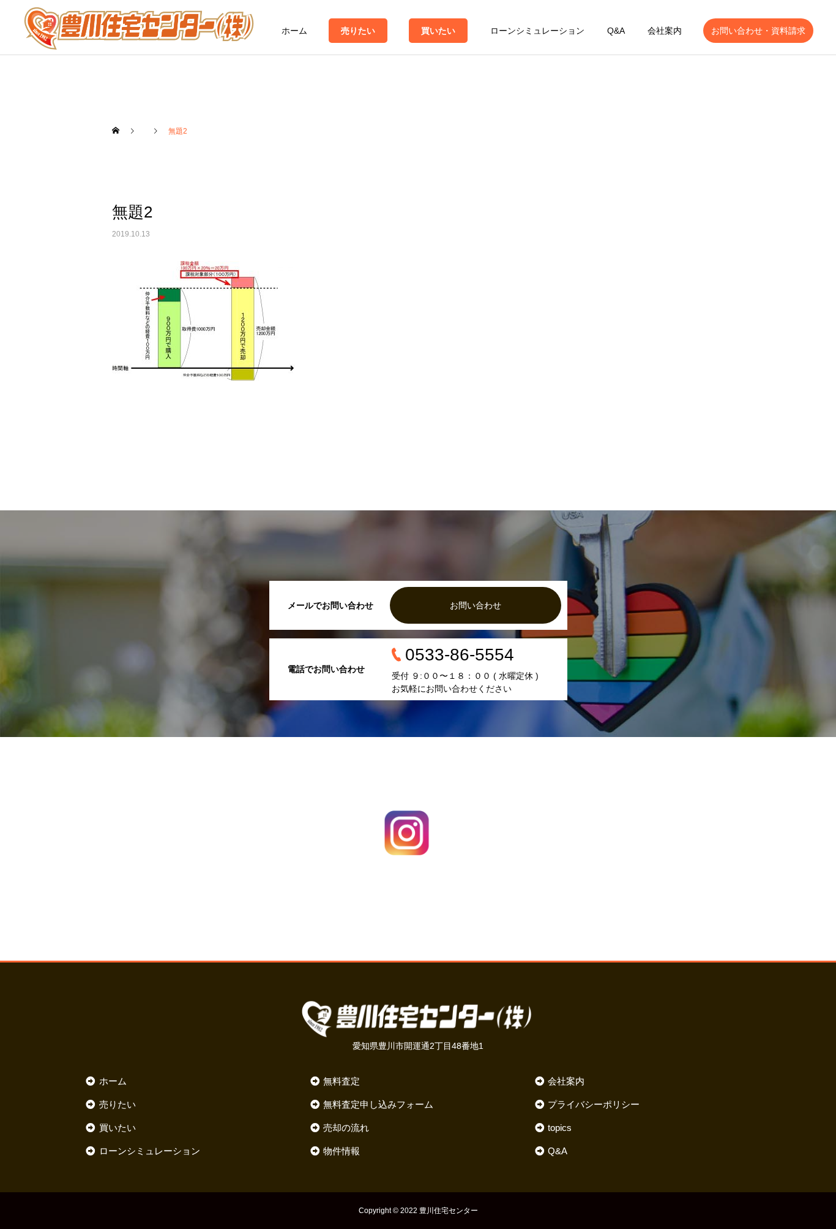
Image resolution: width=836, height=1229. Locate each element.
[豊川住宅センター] (139, 27)
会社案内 (665, 31)
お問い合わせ (475, 605)
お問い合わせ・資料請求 (758, 31)
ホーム (294, 31)
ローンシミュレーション (537, 31)
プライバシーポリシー (594, 1104)
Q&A (616, 31)
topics (560, 1127)
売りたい (358, 31)
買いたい (438, 31)
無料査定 (341, 1081)
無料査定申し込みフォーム (378, 1104)
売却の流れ (346, 1127)
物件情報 (341, 1151)
